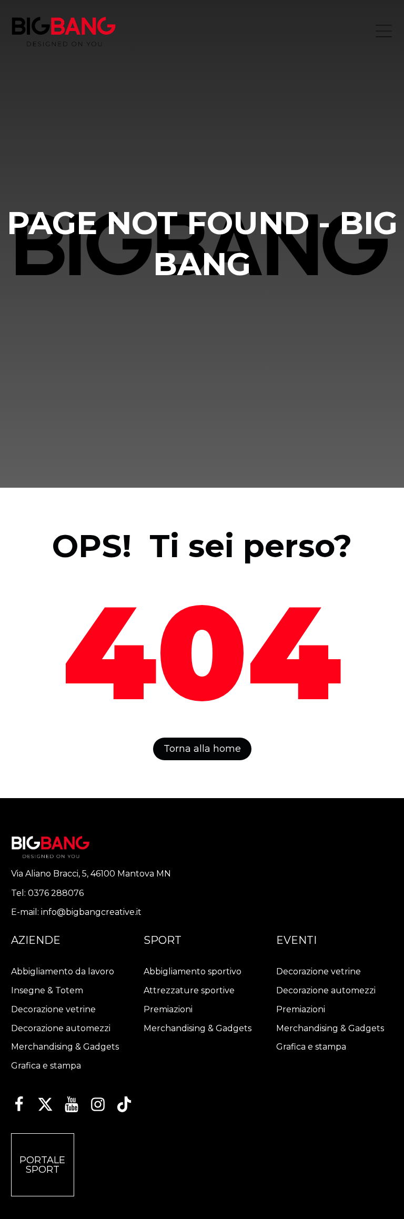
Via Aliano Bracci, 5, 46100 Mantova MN (91, 874)
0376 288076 (56, 893)
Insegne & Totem (47, 990)
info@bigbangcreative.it (91, 912)
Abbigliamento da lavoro (62, 971)
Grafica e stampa (46, 1066)
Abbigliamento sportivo (192, 971)
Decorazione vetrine (53, 1009)
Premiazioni (168, 1009)
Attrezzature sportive (189, 990)
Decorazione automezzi (60, 1028)
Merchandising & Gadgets (65, 1047)
